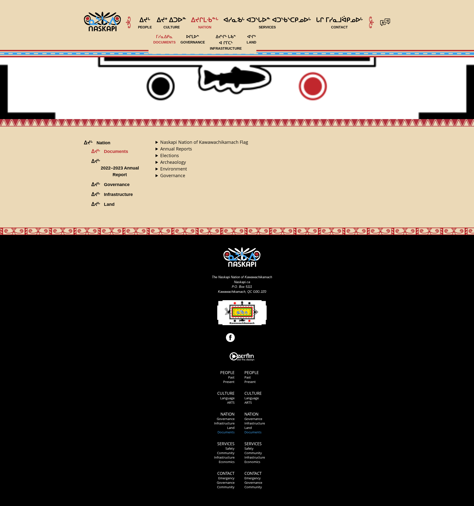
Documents (226, 432)
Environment (173, 169)
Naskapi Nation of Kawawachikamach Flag (204, 142)
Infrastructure (224, 423)
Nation (227, 414)
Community (226, 453)
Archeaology (173, 162)
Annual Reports (176, 149)
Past (231, 377)
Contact (226, 473)
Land (231, 427)
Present (229, 382)
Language (227, 398)
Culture (226, 393)
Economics (227, 462)
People (227, 372)
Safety (230, 448)
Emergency (226, 478)
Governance (172, 175)
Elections (169, 155)
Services (226, 443)
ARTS (231, 402)
